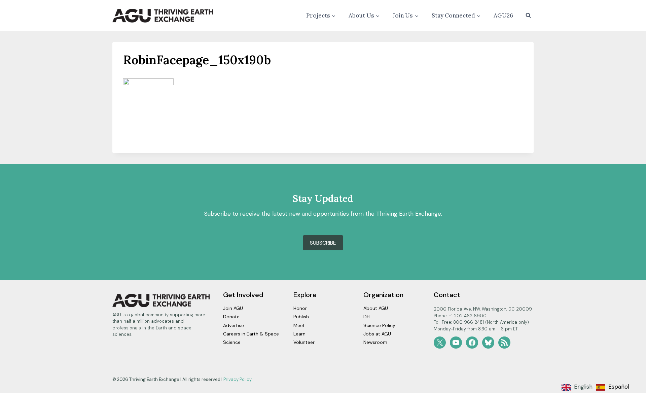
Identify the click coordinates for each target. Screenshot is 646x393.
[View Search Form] (528, 15)
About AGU (375, 308)
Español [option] (618, 386)
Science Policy (379, 325)
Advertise (233, 325)
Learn (299, 334)
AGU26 (503, 15)
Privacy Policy (237, 379)
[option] (613, 387)
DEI (366, 317)
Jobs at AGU (377, 334)
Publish (301, 317)
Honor (300, 308)
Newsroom (375, 342)
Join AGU (233, 308)
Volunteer (304, 342)
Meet (299, 325)
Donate (231, 317)
